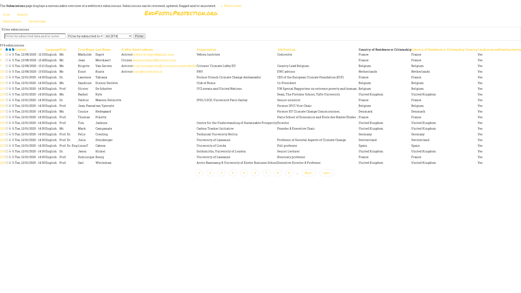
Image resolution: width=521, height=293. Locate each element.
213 (2, 89)
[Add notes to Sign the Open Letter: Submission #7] (13, 66)
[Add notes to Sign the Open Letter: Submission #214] (13, 94)
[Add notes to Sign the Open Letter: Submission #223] (13, 146)
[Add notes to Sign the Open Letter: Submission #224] (13, 151)
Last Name (103, 49)
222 (2, 140)
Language (52, 49)
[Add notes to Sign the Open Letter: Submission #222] (13, 140)
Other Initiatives (354, 14)
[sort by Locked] (10, 49)
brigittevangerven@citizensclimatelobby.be (165, 66)
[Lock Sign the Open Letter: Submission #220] (10, 128)
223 (2, 146)
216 (2, 106)
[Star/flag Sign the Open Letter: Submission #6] (6, 60)
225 (2, 157)
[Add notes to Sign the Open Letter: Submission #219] (13, 123)
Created (20, 49)
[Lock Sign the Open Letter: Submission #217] (10, 111)
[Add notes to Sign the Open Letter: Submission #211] (13, 77)
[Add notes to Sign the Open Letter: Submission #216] (13, 106)
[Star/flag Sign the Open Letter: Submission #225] (6, 157)
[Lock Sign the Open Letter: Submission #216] (10, 106)
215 (2, 100)
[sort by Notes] (13, 49)
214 (2, 94)
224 (2, 151)
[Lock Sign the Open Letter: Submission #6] (10, 60)
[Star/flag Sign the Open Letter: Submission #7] (6, 66)
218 (2, 117)
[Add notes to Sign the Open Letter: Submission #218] (13, 117)
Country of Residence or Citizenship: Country (444, 49)
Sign (256, 14)
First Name (86, 49)
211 (2, 77)
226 (2, 163)
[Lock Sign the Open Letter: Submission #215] (10, 100)
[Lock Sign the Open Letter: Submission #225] (10, 157)
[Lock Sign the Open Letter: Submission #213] (10, 89)
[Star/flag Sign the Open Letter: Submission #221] (6, 134)
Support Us (309, 14)
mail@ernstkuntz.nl (148, 71)
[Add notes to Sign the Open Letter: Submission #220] (13, 128)
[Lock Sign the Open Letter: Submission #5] (10, 54)
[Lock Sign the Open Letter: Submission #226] (10, 163)
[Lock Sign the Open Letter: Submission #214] (10, 94)
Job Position (286, 49)
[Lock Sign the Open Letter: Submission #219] (10, 123)
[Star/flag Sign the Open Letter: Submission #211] (6, 77)
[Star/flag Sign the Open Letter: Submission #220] (6, 128)
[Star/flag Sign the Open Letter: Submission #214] (6, 94)
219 (2, 123)
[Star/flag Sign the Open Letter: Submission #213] (6, 89)
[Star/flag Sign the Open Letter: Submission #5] (6, 54)
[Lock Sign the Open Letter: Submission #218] (10, 117)
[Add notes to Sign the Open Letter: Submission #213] (13, 89)
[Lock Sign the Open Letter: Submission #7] (10, 66)
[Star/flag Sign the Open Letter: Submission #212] (6, 83)
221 (2, 134)
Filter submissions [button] (15, 29)
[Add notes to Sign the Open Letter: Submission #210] (13, 71)
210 (2, 71)
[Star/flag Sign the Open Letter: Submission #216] (6, 106)
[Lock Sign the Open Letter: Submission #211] (10, 77)
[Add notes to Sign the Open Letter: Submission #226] (13, 163)
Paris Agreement (280, 14)
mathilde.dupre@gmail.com (153, 54)
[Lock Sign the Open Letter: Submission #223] (10, 146)
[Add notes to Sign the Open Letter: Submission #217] (13, 111)
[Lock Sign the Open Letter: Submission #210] (10, 71)
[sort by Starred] (6, 49)
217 (2, 111)
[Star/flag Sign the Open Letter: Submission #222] (6, 140)
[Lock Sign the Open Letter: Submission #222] (10, 140)
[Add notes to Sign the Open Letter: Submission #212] (13, 83)
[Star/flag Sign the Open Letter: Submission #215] (6, 100)
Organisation (206, 49)
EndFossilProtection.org (181, 13)
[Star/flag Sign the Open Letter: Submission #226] (6, 163)
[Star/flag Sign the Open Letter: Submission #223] (6, 146)
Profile (126, 49)
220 (2, 128)
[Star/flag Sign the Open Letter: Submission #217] (6, 111)
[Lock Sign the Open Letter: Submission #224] (10, 151)
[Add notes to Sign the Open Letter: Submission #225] (13, 157)
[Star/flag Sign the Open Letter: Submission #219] (6, 123)
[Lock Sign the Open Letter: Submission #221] (10, 134)
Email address (143, 49)
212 (2, 83)
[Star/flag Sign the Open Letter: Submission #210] (6, 71)
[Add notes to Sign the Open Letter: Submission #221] (13, 134)
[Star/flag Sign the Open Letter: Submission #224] (6, 151)
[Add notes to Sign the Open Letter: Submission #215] (13, 100)
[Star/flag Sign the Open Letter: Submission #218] (6, 117)
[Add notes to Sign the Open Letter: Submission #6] (13, 60)
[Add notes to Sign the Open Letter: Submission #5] (13, 54)
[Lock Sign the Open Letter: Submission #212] (10, 83)
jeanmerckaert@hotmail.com (154, 60)
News (330, 14)
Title (62, 49)
